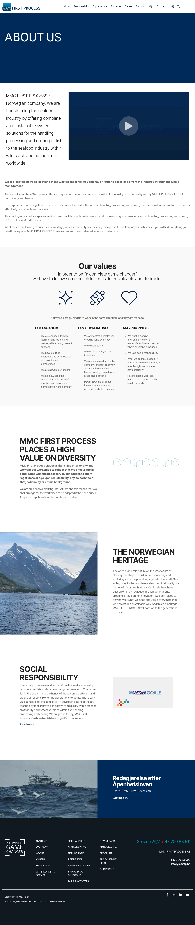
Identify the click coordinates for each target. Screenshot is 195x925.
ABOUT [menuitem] (40, 853)
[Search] (178, 6)
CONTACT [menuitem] (42, 847)
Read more (27, 724)
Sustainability (82, 6)
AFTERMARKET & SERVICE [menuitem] (45, 873)
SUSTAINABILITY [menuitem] (77, 847)
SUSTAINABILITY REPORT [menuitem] (109, 861)
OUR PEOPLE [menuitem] (107, 869)
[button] (190, 6)
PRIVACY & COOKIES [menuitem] (79, 865)
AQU (151, 6)
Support (140, 6)
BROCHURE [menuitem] (106, 853)
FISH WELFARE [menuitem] (76, 853)
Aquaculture (100, 6)
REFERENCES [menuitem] (75, 859)
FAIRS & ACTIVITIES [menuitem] (78, 881)
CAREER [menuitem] (40, 859)
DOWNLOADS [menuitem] (107, 841)
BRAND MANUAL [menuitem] (109, 847)
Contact (161, 6)
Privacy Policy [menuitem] (22, 896)
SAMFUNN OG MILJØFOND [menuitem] (76, 873)
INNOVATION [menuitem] (43, 865)
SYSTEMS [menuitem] (41, 841)
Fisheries (116, 6)
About (67, 6)
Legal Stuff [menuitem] (10, 896)
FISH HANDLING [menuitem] (76, 841)
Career (129, 6)
